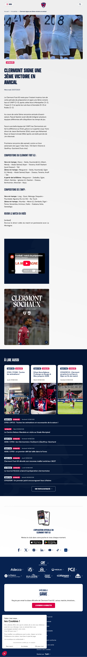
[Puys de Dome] (32, 576)
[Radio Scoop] (31, 569)
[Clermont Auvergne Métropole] (48, 576)
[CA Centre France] (43, 563)
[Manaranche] (43, 569)
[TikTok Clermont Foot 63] (58, 550)
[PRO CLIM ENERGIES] (72, 569)
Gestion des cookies (44, 649)
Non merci (9, 646)
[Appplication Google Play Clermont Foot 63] (50, 542)
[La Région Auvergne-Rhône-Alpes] (13, 576)
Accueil (6, 11)
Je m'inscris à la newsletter (43, 605)
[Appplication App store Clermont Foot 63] (36, 542)
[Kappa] (79, 576)
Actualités (14, 11)
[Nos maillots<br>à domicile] (26, 317)
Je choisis (24, 646)
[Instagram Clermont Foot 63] (34, 550)
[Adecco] (16, 569)
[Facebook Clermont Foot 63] (19, 550)
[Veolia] (57, 569)
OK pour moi (39, 646)
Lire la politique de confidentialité (13, 639)
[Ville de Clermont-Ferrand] (64, 576)
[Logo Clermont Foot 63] (43, 5)
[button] (4, 653)
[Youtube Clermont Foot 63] (50, 550)
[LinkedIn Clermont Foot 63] (42, 550)
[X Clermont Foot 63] (26, 550)
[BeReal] (66, 550)
